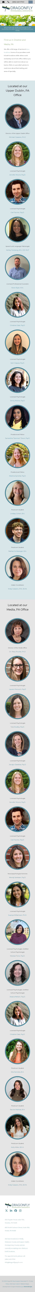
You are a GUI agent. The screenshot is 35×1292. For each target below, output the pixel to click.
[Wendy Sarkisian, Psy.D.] (17, 871)
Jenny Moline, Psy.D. (17, 401)
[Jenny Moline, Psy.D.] (17, 394)
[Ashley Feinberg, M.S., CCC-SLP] (17, 244)
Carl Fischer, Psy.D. (17, 212)
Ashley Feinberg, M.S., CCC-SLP (17, 250)
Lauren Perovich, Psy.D (17, 689)
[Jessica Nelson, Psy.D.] (17, 987)
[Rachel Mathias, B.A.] (17, 1103)
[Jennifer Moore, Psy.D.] (17, 168)
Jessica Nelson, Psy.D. (17, 997)
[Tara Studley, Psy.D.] (17, 720)
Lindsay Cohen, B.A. (17, 513)
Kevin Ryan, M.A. (17, 288)
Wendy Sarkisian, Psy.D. (17, 877)
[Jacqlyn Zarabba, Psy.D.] (17, 758)
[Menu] (30, 2)
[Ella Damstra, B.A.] (17, 1065)
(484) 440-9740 (18, 2)
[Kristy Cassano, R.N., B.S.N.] (17, 582)
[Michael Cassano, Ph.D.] (17, 131)
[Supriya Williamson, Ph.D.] (17, 909)
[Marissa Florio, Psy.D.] (17, 946)
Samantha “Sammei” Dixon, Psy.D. (17, 438)
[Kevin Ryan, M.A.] (17, 281)
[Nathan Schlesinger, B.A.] (17, 545)
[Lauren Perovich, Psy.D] (17, 683)
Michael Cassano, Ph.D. (17, 137)
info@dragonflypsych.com (14, 1262)
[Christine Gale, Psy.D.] (17, 319)
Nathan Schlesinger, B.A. (17, 551)
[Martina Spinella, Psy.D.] (17, 469)
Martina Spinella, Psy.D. (17, 476)
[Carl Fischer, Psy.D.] (17, 206)
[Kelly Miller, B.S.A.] (17, 1141)
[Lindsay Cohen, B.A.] (17, 507)
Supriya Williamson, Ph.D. (17, 915)
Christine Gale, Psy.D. (17, 325)
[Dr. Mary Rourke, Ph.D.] (17, 645)
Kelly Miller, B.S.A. (17, 1147)
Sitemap (12, 1284)
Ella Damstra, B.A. (17, 1072)
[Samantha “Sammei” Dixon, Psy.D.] (17, 432)
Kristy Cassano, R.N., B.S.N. (17, 589)
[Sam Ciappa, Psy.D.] (17, 357)
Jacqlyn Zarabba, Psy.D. (17, 764)
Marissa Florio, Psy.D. (17, 956)
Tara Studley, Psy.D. (17, 727)
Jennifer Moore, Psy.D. (17, 175)
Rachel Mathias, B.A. (17, 1110)
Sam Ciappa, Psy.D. (17, 363)
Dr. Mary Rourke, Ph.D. (17, 652)
